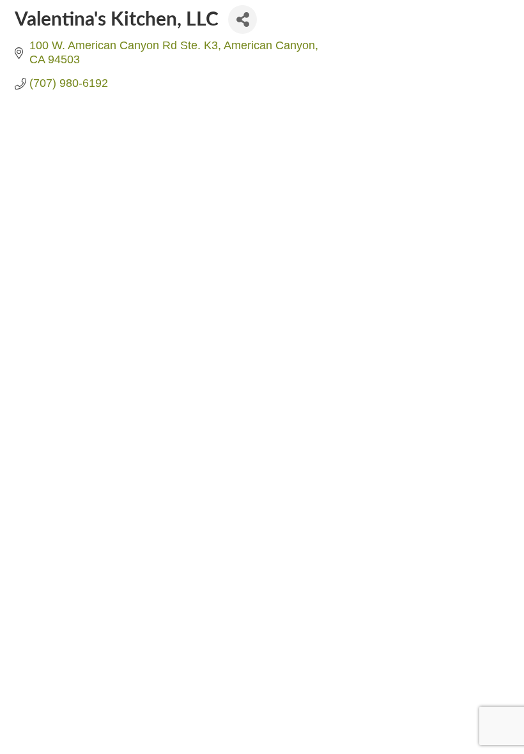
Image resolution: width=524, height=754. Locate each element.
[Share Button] (242, 19)
